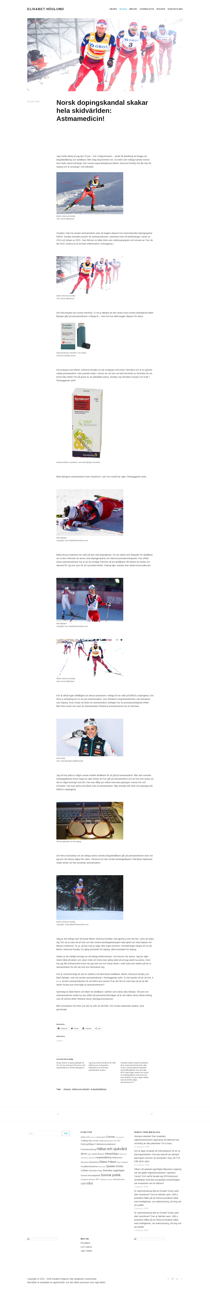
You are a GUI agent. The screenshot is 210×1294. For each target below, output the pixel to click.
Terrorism (103, 1179)
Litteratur (91, 1157)
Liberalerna (84, 1157)
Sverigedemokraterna (88, 1179)
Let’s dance (86, 1247)
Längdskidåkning (99, 1089)
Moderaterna (94, 1162)
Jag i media (86, 1251)
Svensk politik (111, 1175)
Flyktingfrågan (88, 1144)
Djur (90, 1140)
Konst (121, 1154)
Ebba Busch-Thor (110, 1141)
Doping (68, 1089)
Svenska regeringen (114, 1170)
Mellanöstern (117, 1158)
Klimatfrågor (112, 1153)
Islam (89, 1154)
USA (83, 1183)
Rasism (119, 1162)
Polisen (112, 1161)
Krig (125, 1154)
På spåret (85, 1243)
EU (118, 1140)
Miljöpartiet (84, 1162)
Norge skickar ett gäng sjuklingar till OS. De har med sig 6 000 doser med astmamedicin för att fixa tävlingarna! (70, 1065)
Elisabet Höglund (45, 9)
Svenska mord (95, 1170)
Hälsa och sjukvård (81, 1089)
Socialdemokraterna (89, 1166)
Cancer (92, 1137)
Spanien (110, 1166)
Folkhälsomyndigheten (105, 1144)
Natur (103, 1161)
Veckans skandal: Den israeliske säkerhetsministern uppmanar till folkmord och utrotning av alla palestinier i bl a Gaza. (156, 1140)
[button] (105, 62)
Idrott (84, 1153)
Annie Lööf (85, 1137)
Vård (89, 1183)
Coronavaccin (119, 1137)
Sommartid (101, 1166)
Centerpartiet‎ (100, 1137)
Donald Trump (98, 1141)
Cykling (84, 1140)
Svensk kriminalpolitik (90, 1175)
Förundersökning (88, 1149)
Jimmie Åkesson (98, 1154)
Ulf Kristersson (118, 1179)
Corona (110, 1136)
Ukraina (110, 1179)
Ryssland (125, 1162)
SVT (98, 1179)
